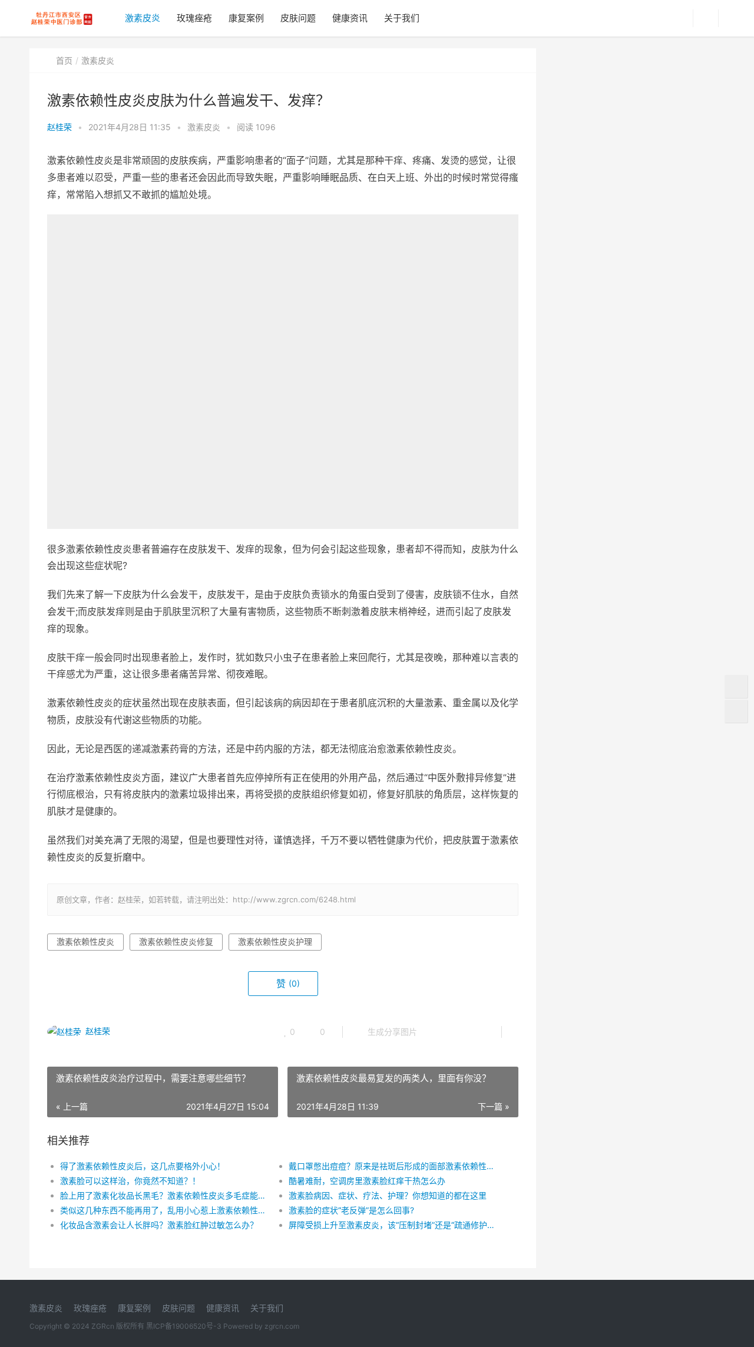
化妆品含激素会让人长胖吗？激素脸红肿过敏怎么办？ (159, 1225)
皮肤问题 (298, 18)
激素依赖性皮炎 (85, 941)
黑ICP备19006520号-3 (183, 1326)
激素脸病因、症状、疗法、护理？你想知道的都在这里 (388, 1195)
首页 (64, 60)
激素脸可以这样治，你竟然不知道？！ (130, 1181)
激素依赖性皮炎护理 (275, 941)
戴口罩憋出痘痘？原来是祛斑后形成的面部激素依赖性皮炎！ (391, 1166)
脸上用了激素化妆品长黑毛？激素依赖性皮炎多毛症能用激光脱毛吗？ (163, 1195)
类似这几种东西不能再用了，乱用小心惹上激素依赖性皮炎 (163, 1210)
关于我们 (401, 18)
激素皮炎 (142, 18)
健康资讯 (350, 18)
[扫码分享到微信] (435, 1032)
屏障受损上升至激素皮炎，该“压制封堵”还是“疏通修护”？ (391, 1225)
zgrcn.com (281, 1326)
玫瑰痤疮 (194, 18)
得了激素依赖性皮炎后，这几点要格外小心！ (142, 1166)
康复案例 (246, 18)
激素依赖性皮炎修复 (176, 941)
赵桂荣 (59, 127)
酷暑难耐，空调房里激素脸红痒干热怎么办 (367, 1181)
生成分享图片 (391, 1032)
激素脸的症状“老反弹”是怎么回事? (351, 1210)
